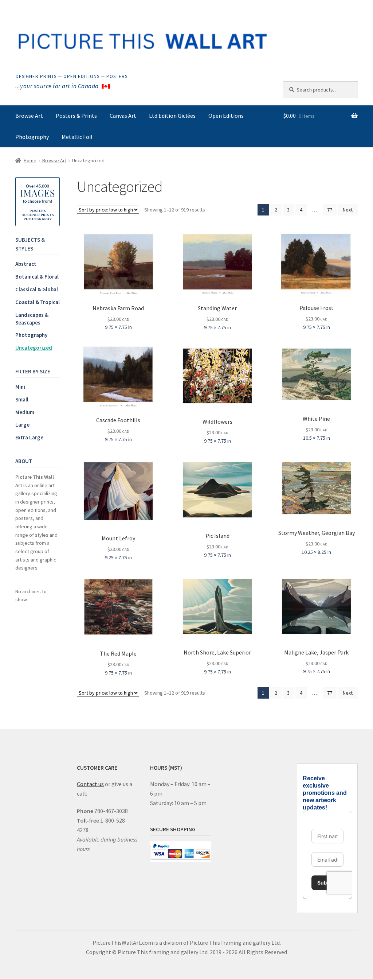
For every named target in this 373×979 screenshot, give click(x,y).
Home (30, 160)
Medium (24, 412)
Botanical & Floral (37, 276)
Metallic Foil (77, 136)
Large (22, 424)
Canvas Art (123, 115)
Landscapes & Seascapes (31, 318)
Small (21, 399)
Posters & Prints (76, 115)
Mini (20, 386)
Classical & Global (36, 289)
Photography (32, 136)
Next (348, 209)
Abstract (25, 263)
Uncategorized (33, 347)
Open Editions (226, 115)
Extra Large (29, 437)
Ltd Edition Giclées (172, 115)
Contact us (90, 784)
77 (329, 209)
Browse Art (29, 115)
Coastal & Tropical (37, 302)
